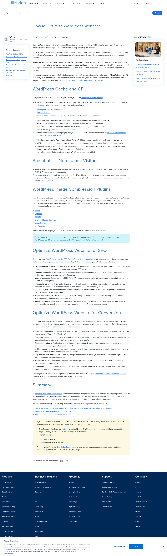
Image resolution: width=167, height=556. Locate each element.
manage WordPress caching (92, 98)
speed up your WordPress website (48, 394)
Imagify (38, 217)
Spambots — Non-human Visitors (16, 57)
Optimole (38, 214)
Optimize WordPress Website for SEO (16, 66)
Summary (9, 75)
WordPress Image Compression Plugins (16, 61)
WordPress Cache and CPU (14, 54)
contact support (96, 240)
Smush (37, 211)
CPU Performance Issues (68, 130)
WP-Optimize (40, 226)
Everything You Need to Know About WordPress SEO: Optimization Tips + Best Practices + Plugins (73, 408)
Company (141, 476)
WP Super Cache (43, 109)
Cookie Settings (107, 497)
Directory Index (47, 180)
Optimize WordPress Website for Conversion (16, 71)
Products (7, 476)
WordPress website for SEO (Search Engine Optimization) (68, 259)
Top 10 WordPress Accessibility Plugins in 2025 (53, 411)
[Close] (163, 546)
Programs (74, 476)
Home (35, 37)
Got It (136, 546)
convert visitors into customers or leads (110, 374)
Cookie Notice (8, 554)
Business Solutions (46, 476)
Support (107, 476)
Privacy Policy (38, 551)
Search (157, 13)
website (65, 429)
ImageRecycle (40, 223)
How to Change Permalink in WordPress (87, 80)
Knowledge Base (63, 447)
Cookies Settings (119, 546)
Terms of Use (31, 545)
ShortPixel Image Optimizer (45, 220)
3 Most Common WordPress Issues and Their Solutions (56, 414)
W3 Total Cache (43, 113)
